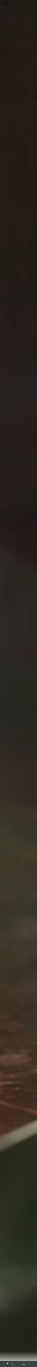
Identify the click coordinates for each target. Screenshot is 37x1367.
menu (32, 3)
